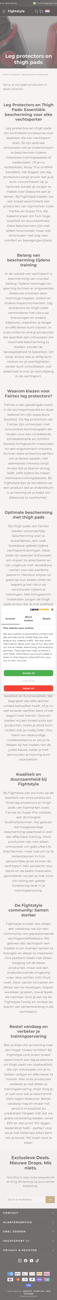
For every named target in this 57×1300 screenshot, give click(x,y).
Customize (28, 680)
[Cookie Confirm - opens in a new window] (39, 610)
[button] (52, 609)
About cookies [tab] (28, 619)
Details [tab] (47, 618)
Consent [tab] (10, 618)
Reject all (28, 688)
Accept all (28, 673)
